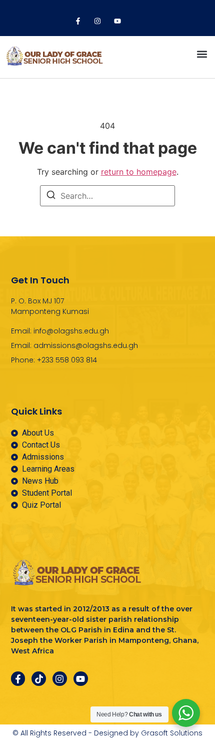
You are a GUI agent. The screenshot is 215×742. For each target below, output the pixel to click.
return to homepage (138, 172)
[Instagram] (98, 21)
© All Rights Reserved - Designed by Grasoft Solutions (107, 733)
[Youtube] (117, 21)
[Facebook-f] (78, 21)
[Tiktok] (39, 678)
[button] (202, 54)
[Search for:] (107, 195)
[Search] (51, 196)
